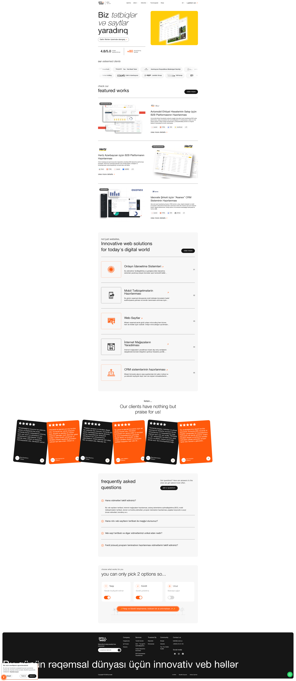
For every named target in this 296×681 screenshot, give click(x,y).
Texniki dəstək (139, 641)
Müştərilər (150, 641)
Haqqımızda (126, 641)
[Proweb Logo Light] (102, 638)
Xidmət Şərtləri (193, 674)
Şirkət (135, 3)
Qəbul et (32, 676)
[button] (148, 501)
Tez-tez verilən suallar (164, 648)
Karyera (125, 647)
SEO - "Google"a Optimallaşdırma (140, 645)
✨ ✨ (148, 609)
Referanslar (151, 644)
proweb (110, 674)
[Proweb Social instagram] (179, 654)
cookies (174, 674)
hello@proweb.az (177, 641)
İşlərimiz (128, 3)
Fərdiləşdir (8, 676)
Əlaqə (162, 3)
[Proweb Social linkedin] (175, 654)
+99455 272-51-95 (178, 644)
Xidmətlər (143, 3)
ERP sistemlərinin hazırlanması (140, 654)
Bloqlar (162, 641)
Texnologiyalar (154, 3)
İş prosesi (126, 644)
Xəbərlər (162, 644)
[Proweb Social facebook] (183, 654)
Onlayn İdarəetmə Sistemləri (140, 649)
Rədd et (23, 676)
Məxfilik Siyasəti (183, 674)
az (183, 3)
